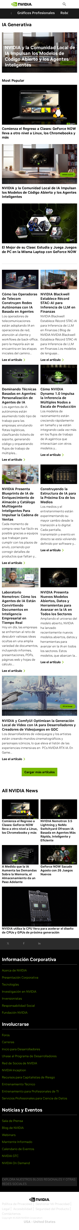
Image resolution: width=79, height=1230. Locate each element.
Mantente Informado (17, 1142)
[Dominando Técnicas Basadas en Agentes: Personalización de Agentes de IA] (20, 374)
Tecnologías (10, 984)
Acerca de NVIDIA (14, 970)
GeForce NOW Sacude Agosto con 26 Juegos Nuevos (56, 870)
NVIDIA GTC (10, 1156)
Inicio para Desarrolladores (21, 1049)
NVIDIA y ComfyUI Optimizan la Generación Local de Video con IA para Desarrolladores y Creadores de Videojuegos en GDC (39, 725)
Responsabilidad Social (18, 1005)
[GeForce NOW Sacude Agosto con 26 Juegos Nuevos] (58, 855)
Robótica (67, 13)
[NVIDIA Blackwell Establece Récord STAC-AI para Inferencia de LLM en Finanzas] (58, 279)
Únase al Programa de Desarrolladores (29, 1056)
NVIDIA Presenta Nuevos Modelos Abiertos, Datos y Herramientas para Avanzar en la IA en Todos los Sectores (56, 603)
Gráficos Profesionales (36, 13)
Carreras (8, 1042)
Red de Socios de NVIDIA (19, 1063)
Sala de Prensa (12, 1121)
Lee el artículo (12, 360)
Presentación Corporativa (20, 977)
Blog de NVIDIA (13, 1128)
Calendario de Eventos (18, 1149)
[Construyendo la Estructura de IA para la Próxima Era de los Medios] (58, 474)
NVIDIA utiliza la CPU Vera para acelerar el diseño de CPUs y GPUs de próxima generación (37, 930)
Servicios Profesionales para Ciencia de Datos (34, 1098)
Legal (6, 1209)
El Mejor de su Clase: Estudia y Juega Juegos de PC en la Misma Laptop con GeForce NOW (39, 249)
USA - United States (39, 1222)
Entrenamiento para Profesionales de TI (30, 1091)
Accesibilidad (22, 1209)
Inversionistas (12, 998)
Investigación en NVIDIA (19, 991)
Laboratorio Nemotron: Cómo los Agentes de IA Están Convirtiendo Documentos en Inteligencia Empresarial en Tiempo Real (19, 607)
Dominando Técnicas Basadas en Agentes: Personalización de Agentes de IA (19, 395)
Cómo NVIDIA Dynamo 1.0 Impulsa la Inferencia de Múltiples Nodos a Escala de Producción (58, 398)
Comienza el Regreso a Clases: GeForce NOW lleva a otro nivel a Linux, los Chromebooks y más (39, 133)
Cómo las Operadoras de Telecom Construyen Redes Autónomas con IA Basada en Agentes (19, 303)
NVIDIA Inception (14, 1070)
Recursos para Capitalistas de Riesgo (28, 1077)
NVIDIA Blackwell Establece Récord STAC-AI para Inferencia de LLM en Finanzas (57, 303)
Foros (6, 1035)
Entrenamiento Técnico (18, 1084)
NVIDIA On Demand (16, 1163)
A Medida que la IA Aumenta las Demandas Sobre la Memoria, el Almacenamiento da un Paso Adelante (19, 874)
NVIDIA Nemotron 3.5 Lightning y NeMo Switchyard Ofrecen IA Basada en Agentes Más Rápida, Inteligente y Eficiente (58, 830)
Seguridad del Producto (52, 1209)
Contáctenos (11, 1214)
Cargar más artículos (39, 772)
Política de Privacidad (17, 1204)
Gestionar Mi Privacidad (53, 1204)
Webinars (9, 1135)
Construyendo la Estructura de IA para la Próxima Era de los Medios (58, 495)
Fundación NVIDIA (14, 1012)
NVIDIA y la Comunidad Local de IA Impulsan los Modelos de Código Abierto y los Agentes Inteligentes (40, 56)
